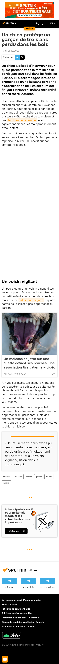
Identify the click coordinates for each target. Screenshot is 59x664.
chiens (29, 476)
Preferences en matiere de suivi (18, 626)
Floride (49, 476)
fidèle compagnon (31, 300)
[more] (53, 373)
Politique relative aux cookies (17, 613)
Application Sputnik (33, 622)
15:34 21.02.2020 (11, 50)
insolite (6, 483)
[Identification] (37, 23)
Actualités (17, 476)
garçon (39, 476)
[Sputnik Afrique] (10, 24)
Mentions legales (32, 599)
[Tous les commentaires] (5, 659)
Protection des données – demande (20, 617)
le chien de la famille (22, 120)
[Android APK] (11, 635)
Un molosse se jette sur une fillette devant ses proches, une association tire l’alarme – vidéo (29, 363)
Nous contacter (10, 604)
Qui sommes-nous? (12, 599)
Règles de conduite (12, 622)
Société (6, 476)
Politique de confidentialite (16, 608)
